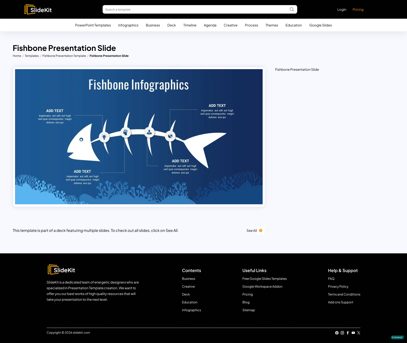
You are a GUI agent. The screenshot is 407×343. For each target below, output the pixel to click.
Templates (32, 55)
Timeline (190, 25)
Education (294, 25)
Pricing (358, 9)
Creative (231, 25)
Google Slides (320, 25)
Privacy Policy (338, 286)
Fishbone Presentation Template (64, 55)
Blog (246, 302)
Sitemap (248, 310)
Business (153, 25)
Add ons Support (340, 302)
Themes (272, 25)
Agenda (210, 25)
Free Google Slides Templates (264, 279)
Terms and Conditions (344, 294)
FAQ (331, 279)
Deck (171, 25)
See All (252, 230)
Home (17, 55)
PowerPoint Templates (93, 25)
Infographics (128, 25)
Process (251, 25)
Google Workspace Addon (262, 286)
